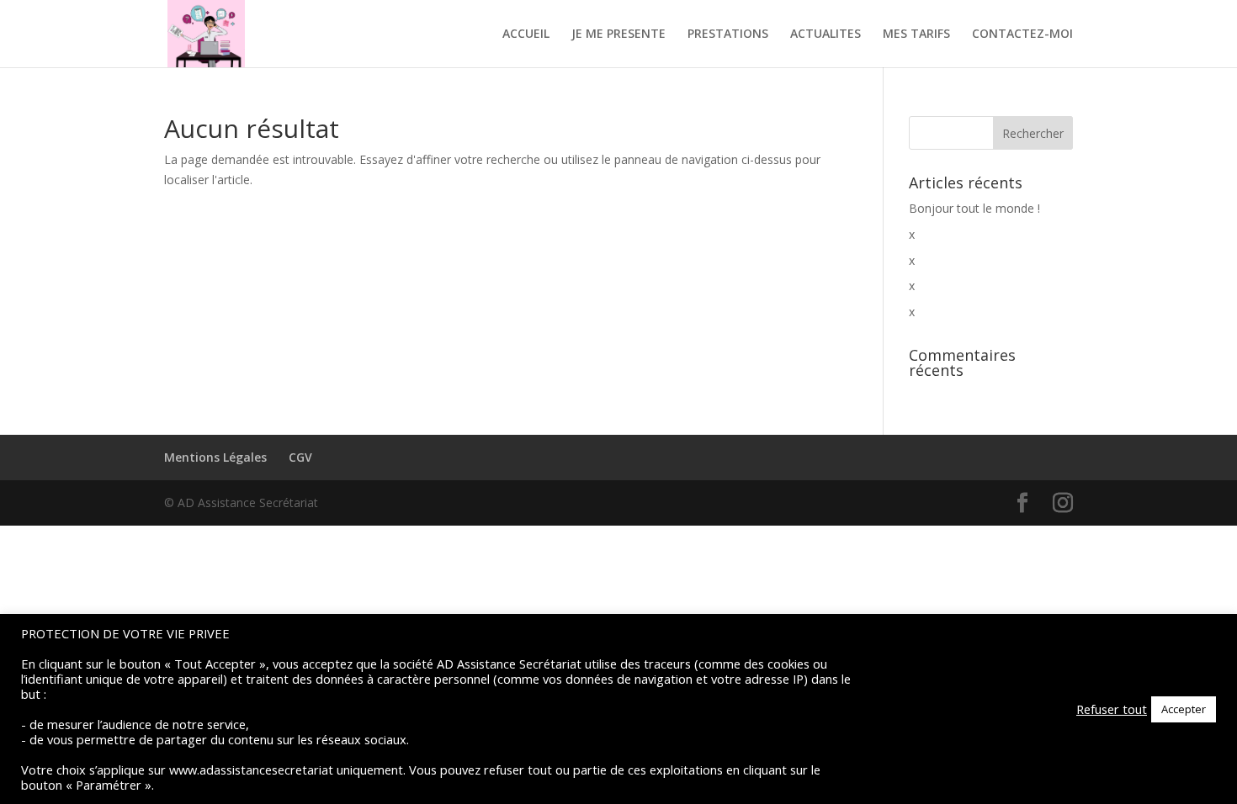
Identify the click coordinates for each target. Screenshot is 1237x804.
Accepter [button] (1183, 709)
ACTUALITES (825, 34)
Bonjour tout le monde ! (974, 208)
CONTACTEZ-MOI (1022, 34)
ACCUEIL (525, 34)
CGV (300, 457)
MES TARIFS (916, 34)
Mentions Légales (215, 457)
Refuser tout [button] (1111, 709)
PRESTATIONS (728, 34)
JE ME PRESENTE (618, 34)
